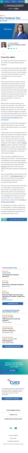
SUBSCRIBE (12, 370)
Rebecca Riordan (8, 300)
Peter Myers (7, 286)
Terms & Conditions (13, 435)
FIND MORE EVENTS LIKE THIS (12, 346)
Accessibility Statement (13, 441)
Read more (4, 166)
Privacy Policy (13, 438)
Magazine (21, 1)
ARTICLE (10, 274)
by (3, 286)
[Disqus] (14, 246)
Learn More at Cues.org (12, 398)
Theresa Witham (14, 43)
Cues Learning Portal (13, 410)
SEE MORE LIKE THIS (13, 303)
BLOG (13, 295)
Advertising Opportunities (13, 419)
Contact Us (13, 415)
